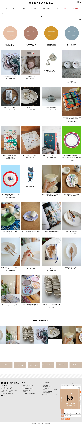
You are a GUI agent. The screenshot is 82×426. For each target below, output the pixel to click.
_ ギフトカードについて (27, 388)
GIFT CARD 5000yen (51, 44)
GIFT (57, 8)
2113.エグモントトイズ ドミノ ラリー (51, 155)
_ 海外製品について (47, 386)
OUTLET (75, 8)
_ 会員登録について (26, 390)
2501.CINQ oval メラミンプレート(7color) (31, 231)
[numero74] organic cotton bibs (10, 76)
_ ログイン (24, 391)
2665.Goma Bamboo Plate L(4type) (30, 304)
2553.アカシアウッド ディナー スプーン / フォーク (10, 268)
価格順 (77, 19)
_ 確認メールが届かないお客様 (49, 389)
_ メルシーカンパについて (28, 385)
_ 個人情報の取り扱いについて (49, 394)
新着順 (80, 19)
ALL (6, 8)
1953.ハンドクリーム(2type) (10, 107)
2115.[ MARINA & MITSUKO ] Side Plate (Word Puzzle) (10, 195)
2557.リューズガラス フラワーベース (10, 304)
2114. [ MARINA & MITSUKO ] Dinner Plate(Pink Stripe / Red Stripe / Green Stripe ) (71, 157)
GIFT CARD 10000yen (31, 44)
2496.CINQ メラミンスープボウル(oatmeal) (51, 194)
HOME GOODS (46, 8)
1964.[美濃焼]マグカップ (51, 107)
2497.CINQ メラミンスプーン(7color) (72, 194)
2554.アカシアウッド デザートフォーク (30, 267)
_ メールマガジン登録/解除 (28, 393)
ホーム (1, 13)
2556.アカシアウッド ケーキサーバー (72, 267)
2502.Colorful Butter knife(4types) (51, 231)
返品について (53, 391)
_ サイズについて (46, 388)
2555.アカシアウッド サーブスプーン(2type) (51, 268)
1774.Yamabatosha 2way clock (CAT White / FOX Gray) (71, 80)
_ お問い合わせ (45, 385)
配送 (49, 391)
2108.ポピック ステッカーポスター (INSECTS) (10, 156)
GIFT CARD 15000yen (10, 44)
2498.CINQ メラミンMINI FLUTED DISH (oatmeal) (51, 305)
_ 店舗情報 (24, 387)
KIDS (23, 8)
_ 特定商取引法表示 (47, 392)
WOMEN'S (33, 8)
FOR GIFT (7, 13)
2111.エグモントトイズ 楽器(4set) (30, 155)
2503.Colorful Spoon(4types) (72, 231)
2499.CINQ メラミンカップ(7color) (10, 231)
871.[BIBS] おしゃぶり (31, 76)
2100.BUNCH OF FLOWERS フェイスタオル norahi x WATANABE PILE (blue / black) (72, 119)
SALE (65, 8)
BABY (14, 8)
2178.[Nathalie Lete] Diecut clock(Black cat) (30, 185)
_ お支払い (44, 391)
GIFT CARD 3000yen (71, 44)
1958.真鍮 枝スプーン (30, 107)
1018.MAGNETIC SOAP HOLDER (51, 70)
